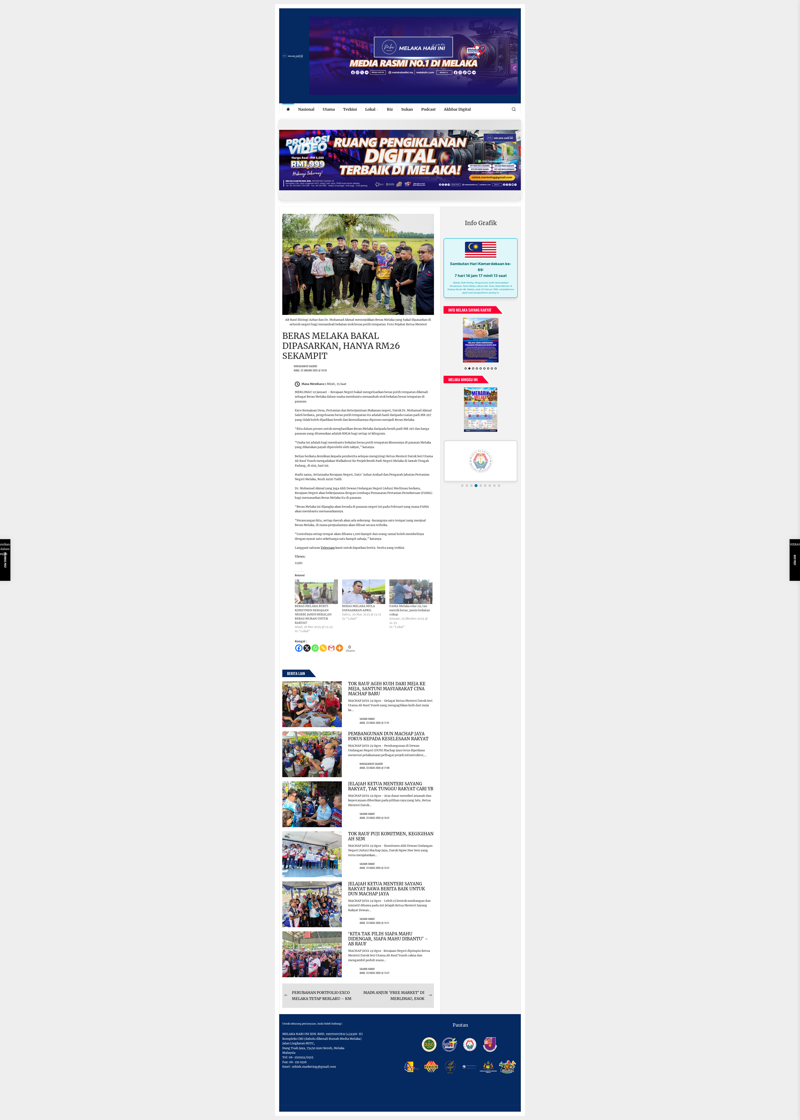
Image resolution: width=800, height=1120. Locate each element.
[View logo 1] (462, 485)
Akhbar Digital (457, 109)
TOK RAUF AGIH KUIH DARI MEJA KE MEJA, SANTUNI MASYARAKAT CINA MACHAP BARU (386, 688)
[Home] (288, 109)
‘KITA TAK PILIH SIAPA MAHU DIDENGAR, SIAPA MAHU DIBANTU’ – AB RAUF (388, 938)
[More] (339, 648)
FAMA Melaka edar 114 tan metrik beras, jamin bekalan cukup (409, 610)
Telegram (328, 548)
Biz (390, 109)
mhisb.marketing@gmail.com (314, 1067)
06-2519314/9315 (301, 1057)
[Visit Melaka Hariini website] (400, 160)
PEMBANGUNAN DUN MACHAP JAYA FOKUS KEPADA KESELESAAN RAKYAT (388, 736)
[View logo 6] (485, 485)
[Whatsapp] (315, 648)
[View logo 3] (471, 485)
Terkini (350, 109)
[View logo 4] (476, 485)
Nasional (306, 109)
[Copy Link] (323, 648)
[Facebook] (298, 648)
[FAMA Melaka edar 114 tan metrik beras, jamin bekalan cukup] (410, 591)
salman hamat (367, 718)
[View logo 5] (480, 485)
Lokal (370, 109)
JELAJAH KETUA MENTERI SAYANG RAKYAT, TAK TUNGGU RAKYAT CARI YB (390, 786)
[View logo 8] (494, 485)
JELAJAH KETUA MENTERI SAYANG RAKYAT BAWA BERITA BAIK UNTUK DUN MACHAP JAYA (386, 888)
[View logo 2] (467, 485)
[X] (307, 648)
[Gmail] (331, 648)
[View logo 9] (499, 485)
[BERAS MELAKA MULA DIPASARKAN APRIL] (363, 591)
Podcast (428, 109)
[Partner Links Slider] (481, 461)
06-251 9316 (298, 1062)
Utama (329, 109)
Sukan (407, 109)
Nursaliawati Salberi (305, 366)
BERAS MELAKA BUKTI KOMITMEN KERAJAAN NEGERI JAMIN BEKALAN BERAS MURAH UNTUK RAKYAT (313, 614)
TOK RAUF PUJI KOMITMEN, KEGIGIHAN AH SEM (391, 836)
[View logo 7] (490, 485)
